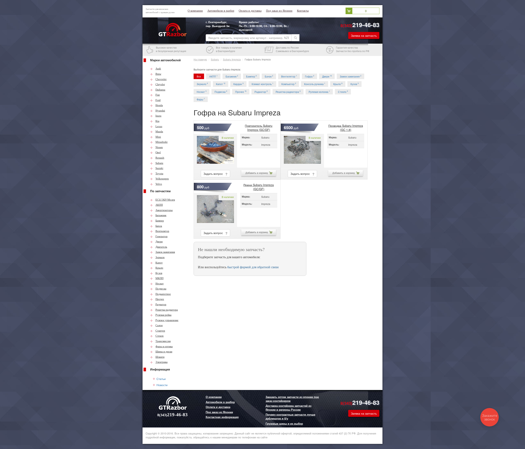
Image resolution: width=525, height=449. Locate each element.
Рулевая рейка (163, 314)
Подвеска (160, 288)
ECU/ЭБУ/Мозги (165, 199)
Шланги (159, 356)
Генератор (161, 236)
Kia (157, 121)
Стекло (159, 335)
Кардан (238, 84)
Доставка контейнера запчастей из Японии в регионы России (288, 407)
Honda (159, 105)
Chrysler (160, 84)
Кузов (158, 273)
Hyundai (160, 110)
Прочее (159, 299)
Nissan (159, 147)
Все (199, 76)
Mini (158, 136)
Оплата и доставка (250, 10)
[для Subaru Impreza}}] (215, 151)
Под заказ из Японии (279, 10)
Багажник (160, 215)
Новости (162, 385)
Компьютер (288, 84)
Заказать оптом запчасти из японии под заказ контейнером (292, 399)
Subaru (159, 163)
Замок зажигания (165, 251)
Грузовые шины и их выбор (284, 423)
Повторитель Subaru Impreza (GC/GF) (258, 127)
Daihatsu (160, 89)
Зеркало (160, 257)
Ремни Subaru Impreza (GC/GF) (258, 186)
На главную (200, 59)
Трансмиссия (163, 341)
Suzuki (159, 168)
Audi (158, 68)
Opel (158, 152)
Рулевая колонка (319, 91)
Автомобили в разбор (220, 10)
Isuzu (158, 115)
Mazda (159, 131)
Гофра (309, 76)
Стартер (160, 330)
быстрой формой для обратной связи (253, 267)
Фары (201, 99)
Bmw (158, 73)
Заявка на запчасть (364, 35)
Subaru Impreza (232, 59)
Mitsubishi (161, 141)
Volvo (158, 183)
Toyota (159, 173)
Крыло (159, 267)
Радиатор (160, 304)
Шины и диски (163, 351)
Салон (159, 325)
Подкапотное (163, 294)
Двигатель (161, 246)
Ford (158, 100)
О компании (195, 10)
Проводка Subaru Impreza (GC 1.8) (345, 127)
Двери (159, 241)
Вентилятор (162, 231)
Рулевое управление (166, 320)
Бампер (159, 220)
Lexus (158, 126)
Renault (159, 157)
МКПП (159, 278)
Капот (159, 262)
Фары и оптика (164, 346)
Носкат (159, 283)
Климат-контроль (262, 84)
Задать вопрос (214, 174)
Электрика (161, 362)
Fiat (157, 94)
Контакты (303, 10)
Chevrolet (161, 79)
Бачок (158, 225)
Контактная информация (222, 417)
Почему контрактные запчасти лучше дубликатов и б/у (290, 416)
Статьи (161, 379)
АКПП (159, 204)
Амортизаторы (164, 210)
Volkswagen (162, 178)
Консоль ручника (314, 84)
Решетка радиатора (166, 309)
